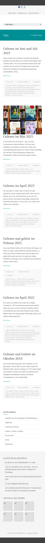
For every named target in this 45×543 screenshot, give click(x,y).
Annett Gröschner (12, 169)
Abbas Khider (10, 330)
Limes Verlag (35, 393)
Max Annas (23, 224)
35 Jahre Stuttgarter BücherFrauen (17, 484)
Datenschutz (33, 13)
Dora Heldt (35, 85)
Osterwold (14, 283)
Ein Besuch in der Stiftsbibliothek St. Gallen (20, 462)
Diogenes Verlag (31, 332)
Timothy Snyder (16, 226)
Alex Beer (9, 391)
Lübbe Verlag (9, 395)
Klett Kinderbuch (22, 222)
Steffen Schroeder (23, 93)
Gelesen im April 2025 (19, 186)
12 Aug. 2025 (9, 82)
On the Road (9, 435)
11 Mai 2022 (9, 326)
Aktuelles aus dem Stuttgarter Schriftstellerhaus (21, 418)
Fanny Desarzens (19, 87)
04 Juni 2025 (9, 165)
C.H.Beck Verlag (11, 85)
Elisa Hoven (29, 218)
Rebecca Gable (10, 397)
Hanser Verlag (16, 334)
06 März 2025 (10, 271)
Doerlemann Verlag (24, 85)
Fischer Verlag (30, 171)
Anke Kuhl (9, 218)
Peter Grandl (30, 91)
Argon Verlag (10, 279)
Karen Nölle (25, 393)
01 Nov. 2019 (9, 387)
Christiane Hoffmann (18, 332)
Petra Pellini (23, 283)
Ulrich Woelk (20, 397)
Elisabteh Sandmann (19, 281)
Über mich (12, 13)
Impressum (22, 13)
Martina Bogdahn (19, 91)
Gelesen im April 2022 (19, 297)
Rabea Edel (31, 283)
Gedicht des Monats (12, 427)
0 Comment (36, 82)
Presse (7, 440)
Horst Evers (30, 281)
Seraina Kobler (21, 339)
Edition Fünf (29, 391)
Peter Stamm (34, 395)
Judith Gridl (23, 220)
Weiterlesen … (7, 76)
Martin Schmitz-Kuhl (12, 224)
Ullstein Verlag (17, 95)
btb (27, 330)
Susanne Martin (23, 82)
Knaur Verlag (33, 222)
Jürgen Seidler (16, 173)
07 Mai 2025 (9, 214)
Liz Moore (30, 89)
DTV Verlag (9, 87)
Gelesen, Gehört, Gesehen (14, 431)
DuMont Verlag (19, 171)
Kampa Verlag (30, 87)
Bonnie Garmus (20, 330)
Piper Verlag (20, 337)
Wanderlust (9, 444)
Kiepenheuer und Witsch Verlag (16, 89)
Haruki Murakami (27, 334)
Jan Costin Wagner (17, 336)
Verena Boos (21, 285)
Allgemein (8, 422)
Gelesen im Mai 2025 (18, 136)
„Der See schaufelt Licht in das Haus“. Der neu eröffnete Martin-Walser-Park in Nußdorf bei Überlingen (21, 469)
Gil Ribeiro (14, 220)
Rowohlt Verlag (10, 93)
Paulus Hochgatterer (22, 395)
